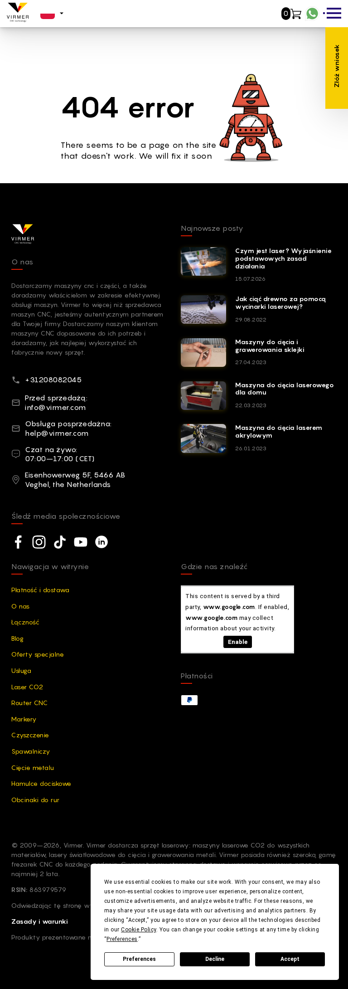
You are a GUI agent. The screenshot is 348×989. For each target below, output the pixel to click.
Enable (237, 641)
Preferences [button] (122, 939)
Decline (214, 959)
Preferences (139, 959)
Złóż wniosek (336, 66)
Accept (290, 959)
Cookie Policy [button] (138, 929)
